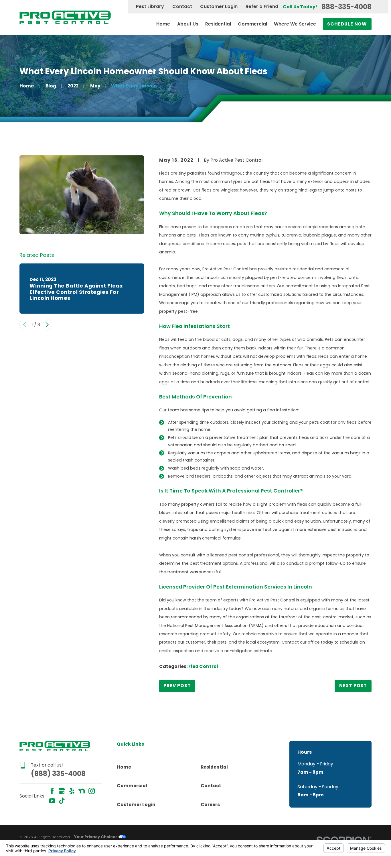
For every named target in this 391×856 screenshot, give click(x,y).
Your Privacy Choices (96, 837)
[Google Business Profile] (62, 791)
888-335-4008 (346, 6)
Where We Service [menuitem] (295, 24)
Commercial (132, 785)
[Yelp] (72, 791)
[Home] (65, 17)
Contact (182, 6)
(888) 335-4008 (58, 773)
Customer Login (219, 6)
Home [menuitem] (163, 24)
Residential (214, 767)
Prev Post (177, 685)
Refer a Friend (262, 6)
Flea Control (203, 666)
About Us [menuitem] (187, 24)
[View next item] (47, 324)
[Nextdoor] (81, 791)
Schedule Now (347, 24)
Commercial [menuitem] (252, 24)
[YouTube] (52, 801)
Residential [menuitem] (218, 24)
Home (124, 767)
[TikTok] (62, 801)
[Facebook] (52, 791)
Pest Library (150, 6)
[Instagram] (91, 791)
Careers (210, 804)
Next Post (353, 685)
